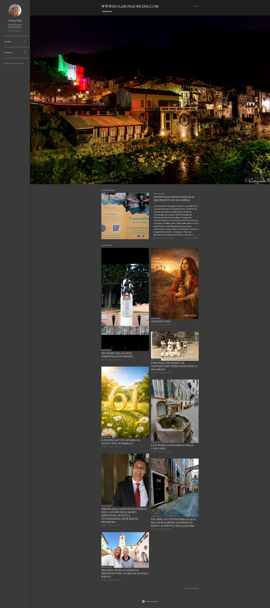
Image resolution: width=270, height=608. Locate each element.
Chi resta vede (161, 321)
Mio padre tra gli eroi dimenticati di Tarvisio (117, 354)
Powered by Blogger (151, 601)
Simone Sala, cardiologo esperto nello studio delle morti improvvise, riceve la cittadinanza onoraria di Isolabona (124, 515)
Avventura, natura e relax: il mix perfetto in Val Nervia (174, 198)
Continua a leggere (191, 238)
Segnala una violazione (14, 63)
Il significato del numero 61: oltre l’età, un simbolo (121, 441)
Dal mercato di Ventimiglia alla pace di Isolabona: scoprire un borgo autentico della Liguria (173, 522)
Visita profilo (15, 31)
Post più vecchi (192, 588)
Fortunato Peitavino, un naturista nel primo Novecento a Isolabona (174, 366)
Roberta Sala (15, 20)
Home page (107, 11)
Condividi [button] (156, 238)
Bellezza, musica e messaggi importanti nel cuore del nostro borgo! (124, 573)
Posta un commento (167, 238)
